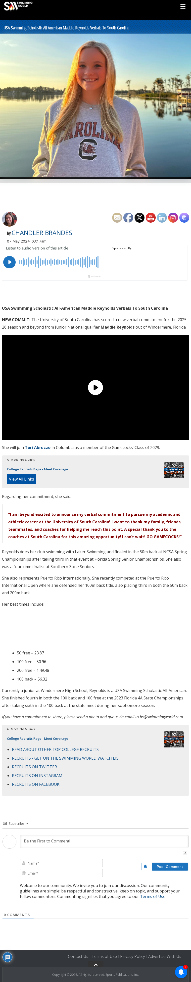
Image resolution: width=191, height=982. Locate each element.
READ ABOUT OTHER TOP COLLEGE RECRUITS (55, 749)
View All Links (21, 479)
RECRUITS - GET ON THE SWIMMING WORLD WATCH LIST (66, 758)
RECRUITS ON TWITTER (34, 767)
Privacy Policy (132, 956)
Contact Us (78, 956)
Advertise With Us (164, 956)
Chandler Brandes (41, 232)
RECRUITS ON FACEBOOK (35, 784)
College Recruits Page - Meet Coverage (37, 469)
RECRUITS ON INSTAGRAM (37, 775)
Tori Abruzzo (37, 447)
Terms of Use (152, 896)
